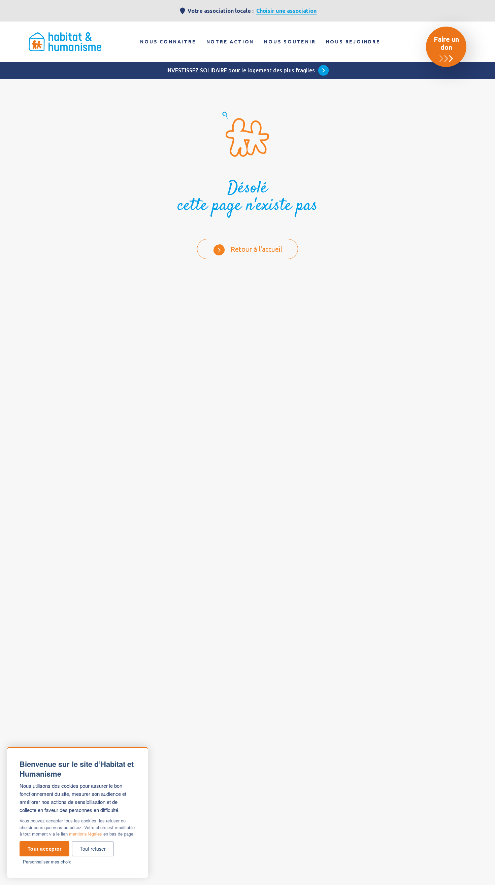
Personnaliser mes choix (47, 861)
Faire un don (446, 43)
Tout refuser (93, 848)
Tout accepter (45, 848)
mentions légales (85, 833)
